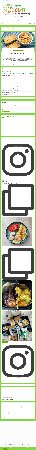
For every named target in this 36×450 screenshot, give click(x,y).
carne (26, 407)
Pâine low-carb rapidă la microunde (18, 53)
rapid (18, 64)
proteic (21, 414)
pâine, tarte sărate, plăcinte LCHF (18, 50)
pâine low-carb (15, 64)
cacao (20, 407)
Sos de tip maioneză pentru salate (7, 393)
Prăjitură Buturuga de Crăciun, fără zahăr (8, 395)
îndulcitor (26, 416)
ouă (12, 64)
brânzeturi (6, 64)
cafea (23, 407)
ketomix (13, 412)
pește (17, 414)
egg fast (7, 410)
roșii (3, 416)
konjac (17, 412)
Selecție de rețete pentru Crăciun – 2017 (8, 94)
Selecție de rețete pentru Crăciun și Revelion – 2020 (10, 88)
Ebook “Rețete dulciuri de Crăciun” (7, 82)
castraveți (29, 407)
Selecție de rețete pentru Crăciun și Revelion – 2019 (10, 90)
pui (23, 414)
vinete (22, 416)
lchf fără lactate (21, 412)
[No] (7, 449)
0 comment (31, 64)
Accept (5, 449)
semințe (6, 416)
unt (16, 416)
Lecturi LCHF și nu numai (6, 75)
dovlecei (3, 410)
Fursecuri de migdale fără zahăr (7, 397)
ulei (19, 64)
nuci (8, 414)
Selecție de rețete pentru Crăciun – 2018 (8, 92)
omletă (11, 414)
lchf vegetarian (28, 412)
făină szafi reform (29, 410)
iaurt (7, 412)
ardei (9, 407)
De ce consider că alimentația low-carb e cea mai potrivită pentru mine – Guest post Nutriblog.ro (17, 73)
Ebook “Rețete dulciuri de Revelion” (7, 84)
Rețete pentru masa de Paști (6, 71)
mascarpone (4, 414)
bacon (12, 407)
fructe (11, 410)
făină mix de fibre (22, 410)
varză (19, 416)
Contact (3, 79)
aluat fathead (4, 407)
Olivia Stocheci (33, 438)
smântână (10, 416)
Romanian (6, 0)
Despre (3, 77)
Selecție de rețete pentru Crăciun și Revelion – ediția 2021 (11, 86)
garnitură (3, 412)
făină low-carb (10, 64)
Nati (21, 56)
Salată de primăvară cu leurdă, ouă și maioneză (9, 391)
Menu (2, 23)
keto (10, 412)
